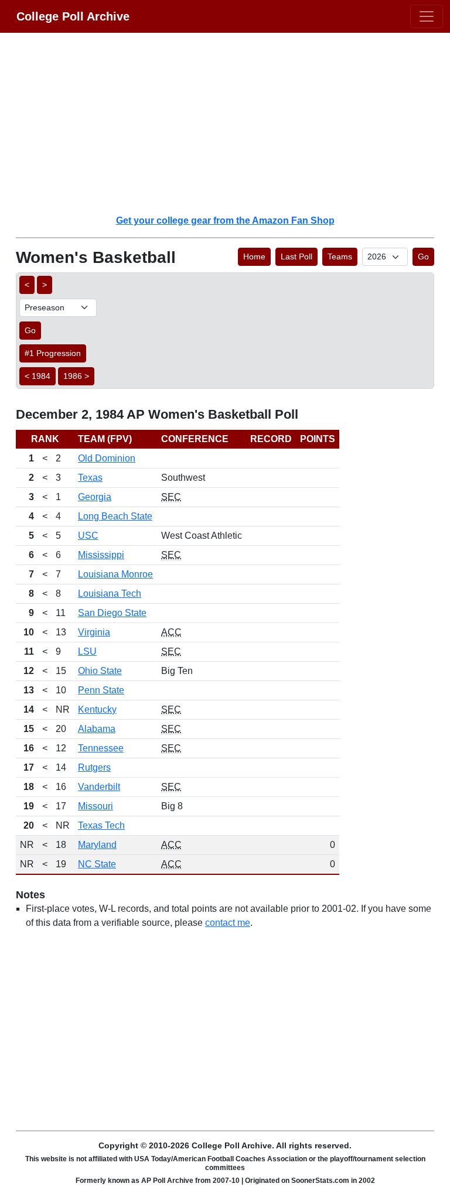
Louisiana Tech (109, 593)
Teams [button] (340, 256)
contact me (227, 923)
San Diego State (112, 613)
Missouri (95, 806)
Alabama (96, 729)
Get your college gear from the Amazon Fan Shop (225, 220)
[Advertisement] (232, 123)
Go (423, 256)
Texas (90, 478)
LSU (87, 651)
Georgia (94, 497)
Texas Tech (101, 825)
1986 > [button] (76, 376)
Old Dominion (106, 458)
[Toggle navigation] (426, 16)
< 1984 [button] (37, 376)
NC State (97, 864)
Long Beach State (115, 516)
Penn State (101, 690)
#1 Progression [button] (53, 353)
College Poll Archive (72, 16)
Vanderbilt (99, 787)
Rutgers (94, 767)
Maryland (97, 845)
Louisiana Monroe (115, 574)
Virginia (94, 632)
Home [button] (254, 256)
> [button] (44, 284)
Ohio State (100, 671)
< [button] (27, 284)
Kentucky (97, 709)
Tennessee (101, 748)
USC (88, 536)
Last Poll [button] (296, 256)
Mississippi (101, 555)
